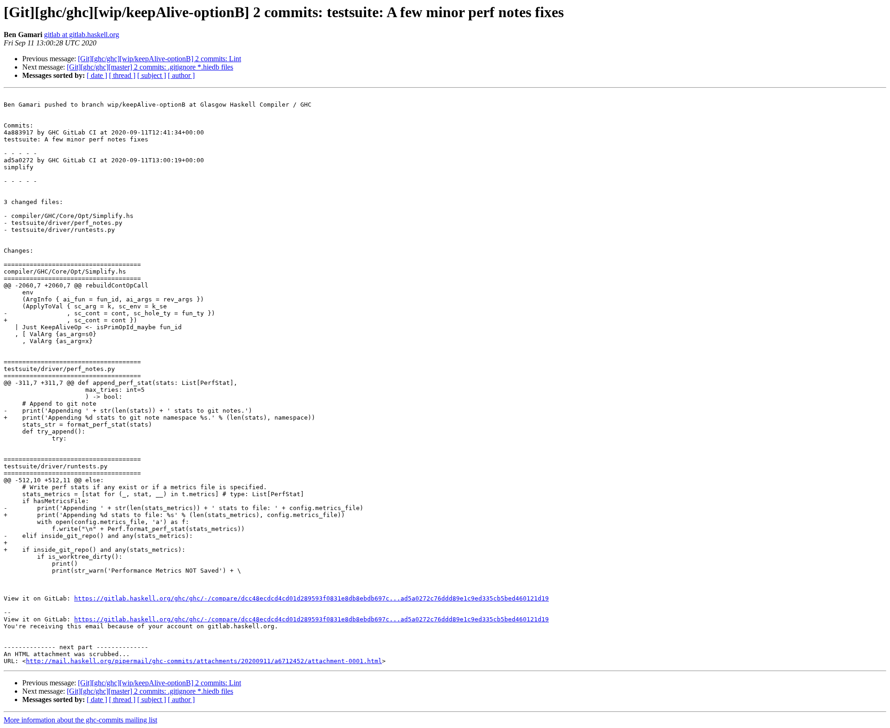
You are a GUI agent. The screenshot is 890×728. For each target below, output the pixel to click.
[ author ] (181, 75)
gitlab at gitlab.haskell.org (81, 34)
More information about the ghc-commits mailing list (80, 720)
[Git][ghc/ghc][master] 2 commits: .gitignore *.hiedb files (150, 67)
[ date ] (97, 75)
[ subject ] (151, 75)
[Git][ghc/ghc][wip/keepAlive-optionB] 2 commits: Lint (159, 59)
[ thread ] (122, 75)
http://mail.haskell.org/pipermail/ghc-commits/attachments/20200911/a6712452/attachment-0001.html (204, 661)
